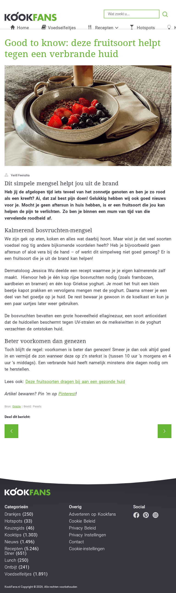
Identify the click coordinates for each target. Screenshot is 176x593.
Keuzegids (15, 528)
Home (23, 27)
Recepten (104, 27)
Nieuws (12, 542)
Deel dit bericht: (17, 417)
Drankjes (13, 514)
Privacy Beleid (82, 528)
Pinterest (67, 393)
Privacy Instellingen (87, 535)
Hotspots (146, 27)
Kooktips (13, 535)
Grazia (16, 406)
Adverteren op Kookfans (92, 514)
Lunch (10, 560)
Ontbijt (11, 567)
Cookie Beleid (82, 521)
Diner (9, 553)
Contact (76, 542)
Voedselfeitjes (62, 27)
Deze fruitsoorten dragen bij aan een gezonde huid (75, 381)
